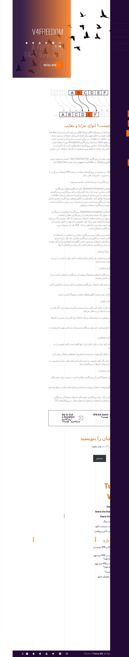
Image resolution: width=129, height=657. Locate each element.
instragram (60, 43)
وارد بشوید (96, 446)
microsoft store (60, 46)
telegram (53, 43)
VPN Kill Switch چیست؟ (101, 416)
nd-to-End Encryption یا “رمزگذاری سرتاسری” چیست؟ (71, 418)
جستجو (99, 458)
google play (33, 43)
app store (27, 43)
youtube (40, 43)
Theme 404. (98, 653)
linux (55, 46)
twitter (46, 43)
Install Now (50, 65)
